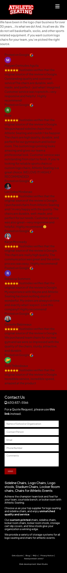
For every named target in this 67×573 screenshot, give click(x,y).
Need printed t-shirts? (33, 559)
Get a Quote (17, 555)
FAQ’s (35, 555)
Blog (28, 555)
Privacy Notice (47, 555)
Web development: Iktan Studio (33, 564)
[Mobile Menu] (57, 7)
